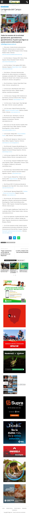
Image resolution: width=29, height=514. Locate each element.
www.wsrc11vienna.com (7, 187)
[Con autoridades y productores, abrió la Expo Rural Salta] (5, 266)
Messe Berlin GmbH (17, 67)
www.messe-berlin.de (7, 68)
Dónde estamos (17, 508)
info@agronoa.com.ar (8, 44)
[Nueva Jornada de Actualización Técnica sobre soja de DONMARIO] (14, 266)
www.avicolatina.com (7, 232)
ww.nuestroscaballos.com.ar (8, 130)
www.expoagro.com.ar (18, 99)
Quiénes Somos (9, 508)
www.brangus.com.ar (7, 151)
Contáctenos (14, 510)
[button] (26, 2)
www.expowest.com (15, 112)
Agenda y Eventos (7, 5)
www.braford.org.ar (16, 173)
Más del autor (21, 260)
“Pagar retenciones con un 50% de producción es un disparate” (6, 253)
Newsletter (24, 508)
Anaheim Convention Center (11, 110)
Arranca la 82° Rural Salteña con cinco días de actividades (24, 270)
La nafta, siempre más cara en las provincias (22, 251)
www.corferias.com (11, 195)
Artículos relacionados (10, 260)
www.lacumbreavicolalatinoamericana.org (12, 54)
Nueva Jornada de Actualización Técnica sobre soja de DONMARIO (14, 271)
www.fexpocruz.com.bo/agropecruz (10, 142)
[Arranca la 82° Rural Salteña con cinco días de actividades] (24, 266)
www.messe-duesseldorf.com (9, 61)
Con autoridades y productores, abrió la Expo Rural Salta (5, 270)
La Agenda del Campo (11, 242)
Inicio (2, 5)
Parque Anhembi (13, 178)
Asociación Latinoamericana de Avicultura (12, 231)
